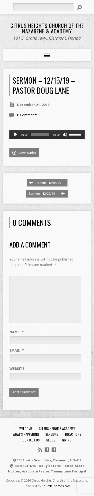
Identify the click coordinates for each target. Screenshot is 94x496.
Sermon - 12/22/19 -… (44, 193)
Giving (66, 439)
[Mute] (64, 134)
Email (16, 350)
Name (16, 332)
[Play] (15, 134)
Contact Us (31, 439)
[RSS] (40, 449)
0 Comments (27, 115)
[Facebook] (47, 449)
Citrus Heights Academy (57, 428)
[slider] (75, 134)
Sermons (52, 434)
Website (16, 368)
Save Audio (26, 152)
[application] (47, 134)
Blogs (50, 439)
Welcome (25, 428)
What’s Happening (26, 434)
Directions (73, 434)
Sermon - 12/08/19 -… (49, 182)
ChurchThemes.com (56, 486)
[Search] (79, 7)
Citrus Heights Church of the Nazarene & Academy (47, 28)
